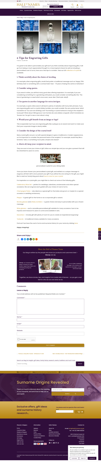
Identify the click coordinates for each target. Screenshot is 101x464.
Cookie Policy (37, 437)
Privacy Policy (37, 434)
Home (18, 17)
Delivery (36, 428)
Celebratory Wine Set (24, 185)
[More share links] (36, 239)
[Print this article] (33, 239)
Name (19, 317)
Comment (21, 298)
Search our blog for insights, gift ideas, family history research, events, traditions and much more (46, 360)
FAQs (35, 432)
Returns (36, 430)
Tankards (20, 219)
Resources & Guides (54, 434)
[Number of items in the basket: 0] (81, 5)
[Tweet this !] (25, 239)
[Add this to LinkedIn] (28, 239)
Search (80, 364)
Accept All (92, 458)
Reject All (83, 458)
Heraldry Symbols (54, 432)
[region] (83, 453)
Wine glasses (21, 208)
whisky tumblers (36, 202)
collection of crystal (73, 70)
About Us (51, 428)
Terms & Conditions (39, 436)
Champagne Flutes (23, 191)
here (76, 223)
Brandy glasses (22, 202)
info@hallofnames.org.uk (76, 428)
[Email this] (31, 239)
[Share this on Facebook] (22, 239)
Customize (74, 458)
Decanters (20, 215)
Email (19, 324)
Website (20, 330)
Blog (22, 17)
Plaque (19, 198)
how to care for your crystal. (53, 176)
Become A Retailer (54, 436)
